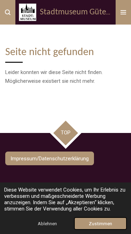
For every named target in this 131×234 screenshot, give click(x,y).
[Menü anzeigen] (123, 12)
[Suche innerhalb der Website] (7, 12)
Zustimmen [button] (100, 223)
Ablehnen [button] (47, 223)
